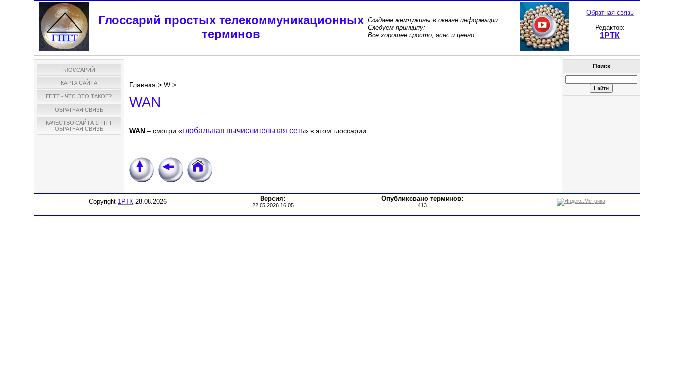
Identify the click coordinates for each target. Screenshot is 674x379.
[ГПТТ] (64, 49)
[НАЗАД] (170, 180)
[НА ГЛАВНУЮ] (199, 180)
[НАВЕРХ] (141, 180)
